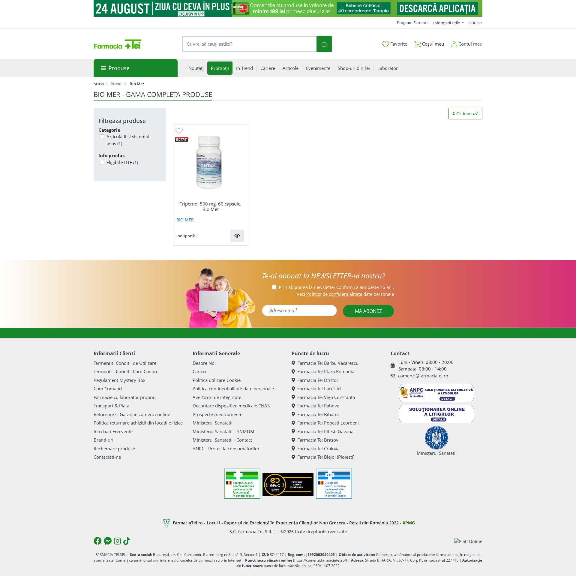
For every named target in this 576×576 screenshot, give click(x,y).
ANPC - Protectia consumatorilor (226, 449)
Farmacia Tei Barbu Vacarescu (327, 363)
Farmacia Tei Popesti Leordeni (328, 423)
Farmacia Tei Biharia (318, 414)
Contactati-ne (107, 457)
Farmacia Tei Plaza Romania (325, 371)
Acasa (99, 83)
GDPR (474, 23)
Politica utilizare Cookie (217, 380)
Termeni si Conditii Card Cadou (125, 371)
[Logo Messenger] (108, 541)
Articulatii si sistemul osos (127, 140)
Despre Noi (204, 363)
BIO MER (185, 220)
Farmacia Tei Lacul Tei (319, 389)
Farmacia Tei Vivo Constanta (326, 397)
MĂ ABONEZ (368, 311)
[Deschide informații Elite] (181, 139)
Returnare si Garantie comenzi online (132, 414)
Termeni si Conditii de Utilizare (125, 363)
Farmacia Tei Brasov (317, 440)
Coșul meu (432, 44)
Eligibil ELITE (122, 162)
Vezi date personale (345, 294)
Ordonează (466, 113)
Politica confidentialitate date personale (233, 389)
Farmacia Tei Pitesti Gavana (325, 431)
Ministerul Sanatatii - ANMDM (223, 431)
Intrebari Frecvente (113, 431)
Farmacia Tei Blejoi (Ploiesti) (325, 457)
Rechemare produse (114, 449)
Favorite (398, 44)
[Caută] (324, 44)
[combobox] (249, 44)
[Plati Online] (468, 541)
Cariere (200, 371)
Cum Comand (108, 389)
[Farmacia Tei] (118, 44)
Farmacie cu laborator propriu (125, 397)
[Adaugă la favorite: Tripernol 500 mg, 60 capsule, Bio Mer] (179, 130)
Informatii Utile (447, 23)
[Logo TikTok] (126, 541)
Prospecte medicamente (217, 414)
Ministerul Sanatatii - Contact (222, 440)
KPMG (409, 523)
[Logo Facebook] (97, 541)
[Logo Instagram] (117, 541)
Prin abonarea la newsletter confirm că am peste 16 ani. (336, 287)
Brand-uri (103, 440)
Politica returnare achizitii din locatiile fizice (138, 423)
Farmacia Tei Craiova (318, 449)
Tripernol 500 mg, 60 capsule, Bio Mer (211, 206)
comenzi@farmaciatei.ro (423, 376)
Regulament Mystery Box (120, 380)
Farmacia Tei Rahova (318, 406)
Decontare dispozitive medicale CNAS (231, 406)
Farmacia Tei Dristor (317, 380)
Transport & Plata (111, 406)
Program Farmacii (412, 22)
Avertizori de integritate (217, 397)
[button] (237, 236)
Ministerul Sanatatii (212, 423)
